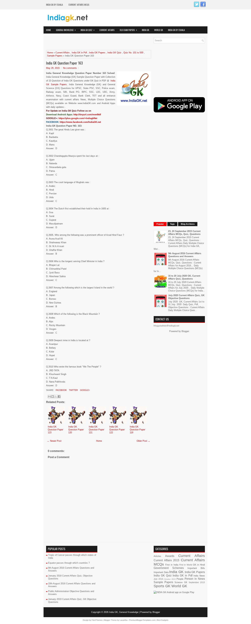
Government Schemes (169, 568)
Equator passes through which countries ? (69, 563)
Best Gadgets (162, 620)
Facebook (61, 390)
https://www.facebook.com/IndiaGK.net (80, 122)
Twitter (73, 390)
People (180, 579)
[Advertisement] (86, 43)
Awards (169, 556)
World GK (158, 30)
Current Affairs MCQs (78, 4)
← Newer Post (54, 441)
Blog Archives (188, 224)
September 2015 (197, 582)
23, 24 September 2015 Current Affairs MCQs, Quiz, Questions (184, 232)
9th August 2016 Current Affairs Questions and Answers (184, 255)
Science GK (181, 582)
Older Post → (143, 441)
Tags (172, 224)
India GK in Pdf (79, 52)
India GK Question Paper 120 (76, 429)
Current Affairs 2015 (166, 560)
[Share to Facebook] (59, 396)
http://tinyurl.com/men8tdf (87, 114)
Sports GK (162, 586)
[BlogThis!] (52, 396)
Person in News (195, 578)
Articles (157, 556)
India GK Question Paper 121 (96, 429)
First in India (171, 564)
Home (48, 30)
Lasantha (123, 620)
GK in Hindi (199, 564)
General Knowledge (66, 30)
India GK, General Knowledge (123, 612)
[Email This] (49, 396)
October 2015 (170, 579)
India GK (145, 30)
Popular (160, 224)
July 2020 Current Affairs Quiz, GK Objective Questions (186, 297)
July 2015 (158, 579)
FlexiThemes (97, 620)
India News (199, 575)
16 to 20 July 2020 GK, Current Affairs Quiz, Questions (184, 277)
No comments (70, 68)
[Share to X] (56, 396)
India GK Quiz (88, 30)
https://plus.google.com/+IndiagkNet (78, 118)
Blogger (185, 331)
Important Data (161, 572)
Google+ (85, 390)
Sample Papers (54, 55)
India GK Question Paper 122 (117, 429)
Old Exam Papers (128, 30)
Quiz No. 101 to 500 (133, 52)
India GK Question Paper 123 (55, 429)
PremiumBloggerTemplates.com (142, 620)
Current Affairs (107, 30)
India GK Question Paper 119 (137, 429)
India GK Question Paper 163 (64, 63)
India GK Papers (97, 52)
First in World (185, 565)
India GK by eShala (54, 4)
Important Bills (196, 568)
